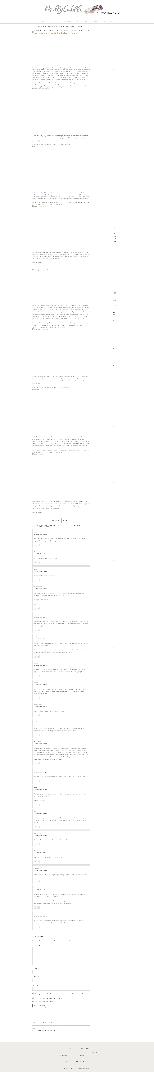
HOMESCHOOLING (113, 570)
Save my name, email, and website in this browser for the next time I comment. (59, 994)
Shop (111, 21)
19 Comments (56, 520)
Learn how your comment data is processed (68, 1008)
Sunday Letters (99, 21)
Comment (37, 945)
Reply (37, 545)
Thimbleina (37, 868)
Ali (35, 532)
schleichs (82, 137)
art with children (44, 26)
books (71, 193)
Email (35, 977)
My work (53, 21)
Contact (86, 21)
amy (35, 569)
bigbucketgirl (38, 586)
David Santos (38, 551)
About (43, 21)
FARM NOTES (113, 484)
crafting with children (60, 26)
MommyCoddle (70, 1068)
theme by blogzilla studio (84, 1068)
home (72, 26)
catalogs (78, 193)
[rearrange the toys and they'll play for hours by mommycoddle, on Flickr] (61, 48)
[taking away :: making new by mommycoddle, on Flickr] (61, 110)
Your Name (114, 293)
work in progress (61, 28)
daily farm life (113, 343)
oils (77, 21)
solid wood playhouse (60, 445)
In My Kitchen (66, 21)
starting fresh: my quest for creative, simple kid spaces (61, 30)
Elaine (36, 663)
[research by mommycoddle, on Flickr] (61, 168)
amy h (36, 682)
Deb (35, 811)
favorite (67, 193)
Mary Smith (37, 833)
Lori (35, 888)
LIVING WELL (80, 26)
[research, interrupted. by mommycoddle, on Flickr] (61, 227)
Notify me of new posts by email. (44, 1001)
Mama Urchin (38, 704)
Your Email (114, 300)
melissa (36, 637)
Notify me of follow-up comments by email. (48, 998)
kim (35, 770)
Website (36, 985)
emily (35, 722)
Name (35, 968)
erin (35, 914)
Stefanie (36, 615)
